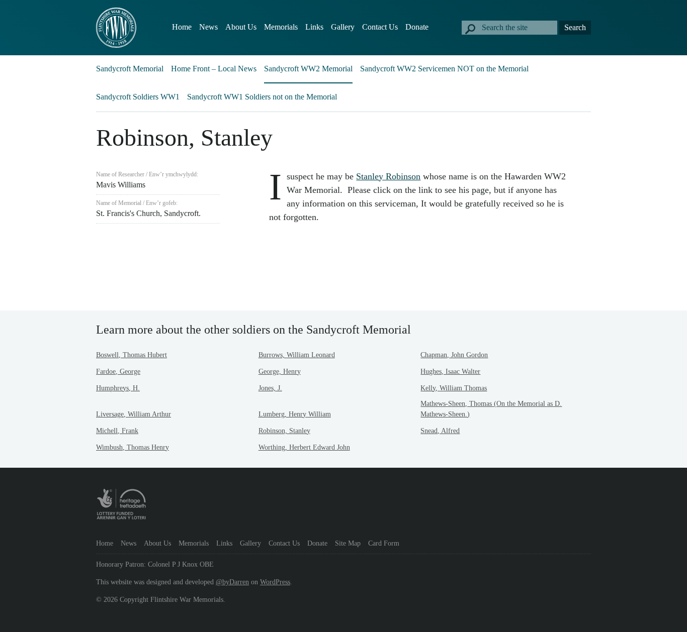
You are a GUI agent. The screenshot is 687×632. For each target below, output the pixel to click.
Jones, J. (270, 388)
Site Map (348, 543)
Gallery (343, 27)
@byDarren (232, 582)
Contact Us (380, 27)
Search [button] (575, 27)
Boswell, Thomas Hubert (131, 355)
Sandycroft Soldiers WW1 (138, 96)
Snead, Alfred (440, 431)
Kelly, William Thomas (453, 388)
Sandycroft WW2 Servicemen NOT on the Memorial (444, 68)
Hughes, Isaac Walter (450, 371)
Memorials (281, 27)
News (208, 27)
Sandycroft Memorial (129, 68)
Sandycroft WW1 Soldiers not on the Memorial (262, 96)
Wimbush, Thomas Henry (132, 447)
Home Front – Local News (213, 68)
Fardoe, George (118, 371)
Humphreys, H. (118, 388)
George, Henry (280, 371)
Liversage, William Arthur (133, 414)
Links (314, 27)
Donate (416, 27)
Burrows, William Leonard (297, 355)
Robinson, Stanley (284, 431)
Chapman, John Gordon (454, 355)
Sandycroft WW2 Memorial (308, 68)
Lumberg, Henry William (295, 414)
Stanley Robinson (388, 176)
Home (182, 27)
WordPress (275, 582)
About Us (240, 27)
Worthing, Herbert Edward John (304, 447)
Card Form (383, 543)
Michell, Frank (117, 431)
